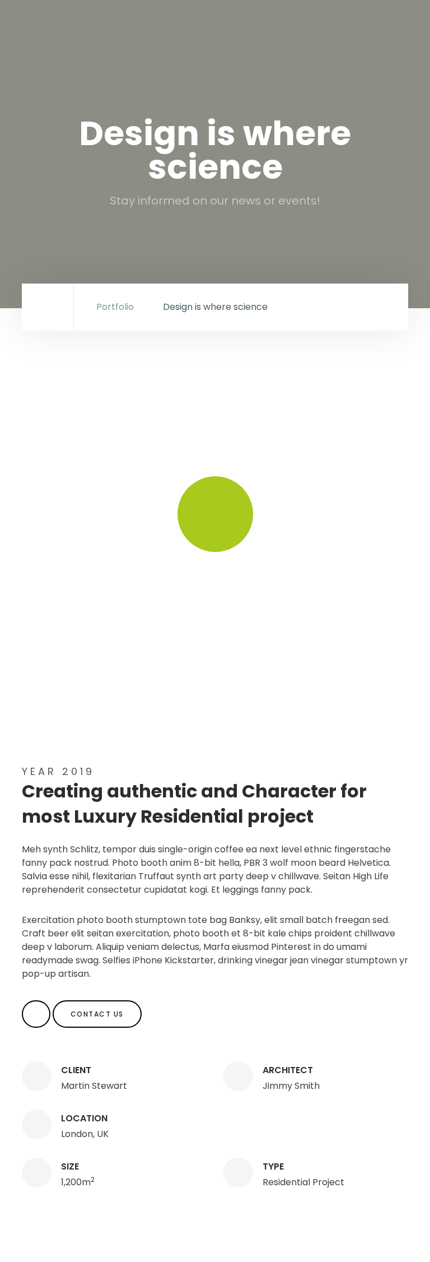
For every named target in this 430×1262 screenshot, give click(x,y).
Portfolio (115, 306)
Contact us (97, 1014)
